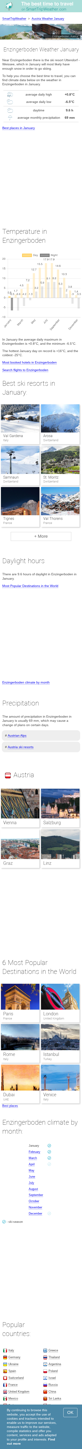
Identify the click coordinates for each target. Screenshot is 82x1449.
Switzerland (16, 1378)
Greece (53, 1350)
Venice (49, 1094)
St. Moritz (51, 477)
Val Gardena (13, 436)
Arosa (48, 436)
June (32, 1176)
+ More (41, 536)
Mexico (13, 1398)
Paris (8, 1014)
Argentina (55, 1364)
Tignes (8, 518)
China (52, 1391)
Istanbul (51, 1054)
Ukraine (13, 1364)
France (7, 1018)
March (33, 1158)
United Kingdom (53, 1018)
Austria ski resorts (20, 747)
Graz (8, 863)
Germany (14, 1357)
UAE (6, 1099)
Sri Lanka (55, 1398)
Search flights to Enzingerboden (25, 370)
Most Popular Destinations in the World (30, 586)
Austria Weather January (48, 18)
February (34, 1152)
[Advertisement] (41, 174)
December (35, 1213)
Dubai (9, 1094)
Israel (52, 1378)
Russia (53, 1384)
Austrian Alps (17, 735)
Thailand (54, 1357)
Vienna (10, 822)
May (31, 1170)
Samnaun (11, 477)
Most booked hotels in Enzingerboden (29, 362)
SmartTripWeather (14, 18)
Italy (5, 1059)
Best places (10, 1105)
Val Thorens (53, 518)
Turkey (47, 1059)
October (34, 1201)
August (33, 1189)
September (36, 1195)
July (31, 1183)
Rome (9, 1054)
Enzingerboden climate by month (26, 682)
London (50, 1014)
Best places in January (18, 128)
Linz (47, 863)
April (32, 1164)
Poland (53, 1371)
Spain (12, 1371)
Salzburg (52, 822)
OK (70, 1412)
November (35, 1207)
